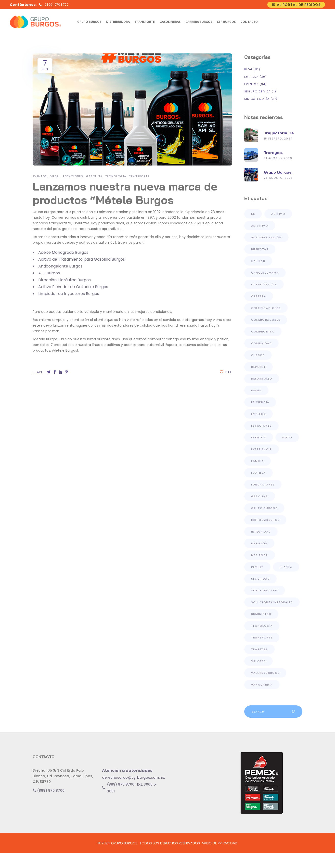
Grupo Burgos (264, 508)
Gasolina (94, 176)
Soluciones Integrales (272, 602)
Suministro (261, 614)
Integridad (261, 532)
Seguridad (260, 579)
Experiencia (261, 449)
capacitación (264, 284)
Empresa (251, 77)
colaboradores (266, 320)
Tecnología (115, 176)
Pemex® (257, 567)
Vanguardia (262, 685)
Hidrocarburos (265, 520)
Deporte (258, 367)
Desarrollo (261, 379)
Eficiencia (260, 402)
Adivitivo (259, 226)
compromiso (263, 331)
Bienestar (260, 249)
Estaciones (73, 176)
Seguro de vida (257, 91)
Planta (286, 567)
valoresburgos (265, 673)
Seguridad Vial (264, 590)
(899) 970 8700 (50, 790)
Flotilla (258, 473)
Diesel (55, 176)
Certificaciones (266, 308)
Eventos (40, 176)
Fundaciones (263, 484)
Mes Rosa (259, 555)
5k (253, 214)
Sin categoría (257, 99)
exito (287, 437)
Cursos (258, 355)
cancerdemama (265, 273)
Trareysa (259, 649)
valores (258, 661)
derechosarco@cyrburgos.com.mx (133, 777)
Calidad (258, 261)
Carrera (258, 296)
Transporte (139, 176)
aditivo (278, 214)
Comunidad (261, 343)
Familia (257, 461)
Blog (248, 69)
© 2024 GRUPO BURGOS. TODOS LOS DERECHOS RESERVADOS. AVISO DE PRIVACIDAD (167, 843)
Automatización (266, 237)
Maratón (259, 543)
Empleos (258, 414)
